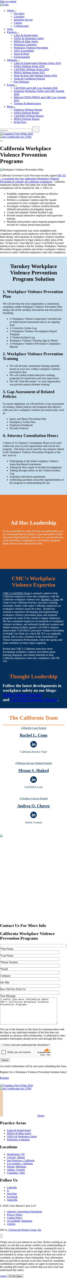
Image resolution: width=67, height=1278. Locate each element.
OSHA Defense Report (26, 112)
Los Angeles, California (20, 1163)
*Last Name (6, 955)
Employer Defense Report (28, 109)
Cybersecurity (21, 25)
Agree (3, 1276)
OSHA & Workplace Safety (29, 38)
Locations (19, 16)
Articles (11, 1224)
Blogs (10, 106)
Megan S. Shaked (33, 770)
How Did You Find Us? (13, 989)
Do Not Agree (15, 1276)
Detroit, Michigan (16, 1166)
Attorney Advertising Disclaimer (24, 1211)
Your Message (7, 995)
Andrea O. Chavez (33, 806)
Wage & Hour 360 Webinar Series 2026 (35, 75)
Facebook (12, 1196)
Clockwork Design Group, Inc (24, 1229)
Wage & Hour (21, 53)
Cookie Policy (14, 1217)
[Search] (35, 129)
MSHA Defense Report (26, 118)
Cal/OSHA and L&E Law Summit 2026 (36, 87)
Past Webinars (21, 81)
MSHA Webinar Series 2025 (29, 72)
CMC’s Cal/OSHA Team (16, 593)
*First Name (6, 948)
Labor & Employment (26, 35)
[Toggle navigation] (1, 140)
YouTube (12, 1193)
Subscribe (12, 1199)
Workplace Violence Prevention (31, 47)
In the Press (20, 122)
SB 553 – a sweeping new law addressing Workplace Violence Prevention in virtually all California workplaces (33, 178)
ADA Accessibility (24, 50)
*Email (4, 969)
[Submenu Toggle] (15, 11)
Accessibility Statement (19, 1220)
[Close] (1, 1236)
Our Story (19, 13)
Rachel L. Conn (50, 599)
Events (10, 84)
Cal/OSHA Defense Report (28, 115)
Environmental (22, 56)
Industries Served (23, 19)
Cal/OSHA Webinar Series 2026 (31, 69)
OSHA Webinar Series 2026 (29, 66)
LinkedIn (12, 1187)
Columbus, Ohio (16, 1172)
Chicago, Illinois (16, 1157)
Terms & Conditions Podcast (29, 78)
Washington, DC (16, 1154)
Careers (18, 22)
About (10, 10)
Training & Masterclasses (27, 103)
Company (5, 975)
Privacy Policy (15, 1214)
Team (10, 29)
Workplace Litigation (25, 44)
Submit (4, 1060)
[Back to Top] (1, 1082)
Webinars (12, 60)
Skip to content (8, 1)
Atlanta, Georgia (16, 1169)
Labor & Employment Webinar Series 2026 (37, 63)
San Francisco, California (20, 1160)
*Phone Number (9, 962)
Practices (11, 32)
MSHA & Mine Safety (26, 41)
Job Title (4, 982)
